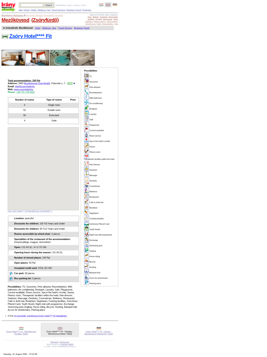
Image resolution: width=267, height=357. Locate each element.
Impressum (64, 342)
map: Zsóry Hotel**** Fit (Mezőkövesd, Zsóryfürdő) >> (30, 211)
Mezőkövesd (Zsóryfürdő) (37, 83)
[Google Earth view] (74, 83)
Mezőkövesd (15, 20)
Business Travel (81, 28)
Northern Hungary (13, 15)
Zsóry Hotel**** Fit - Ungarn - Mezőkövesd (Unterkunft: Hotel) (99, 332)
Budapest (77, 5)
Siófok (83, 5)
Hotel (37, 28)
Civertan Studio (66, 344)
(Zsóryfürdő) (45, 20)
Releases (55, 342)
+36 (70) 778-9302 (25, 92)
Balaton (69, 5)
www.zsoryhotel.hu (23, 89)
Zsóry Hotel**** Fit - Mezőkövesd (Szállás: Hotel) (21, 332)
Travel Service (65, 28)
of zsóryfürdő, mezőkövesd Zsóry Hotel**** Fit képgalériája (40, 316)
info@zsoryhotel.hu (25, 86)
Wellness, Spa (49, 28)
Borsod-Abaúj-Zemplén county (44, 15)
